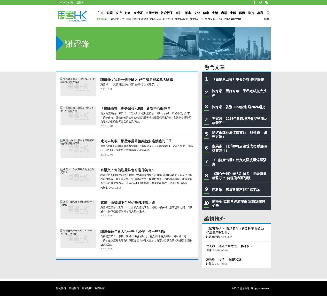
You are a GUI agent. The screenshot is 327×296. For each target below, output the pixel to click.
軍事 (188, 13)
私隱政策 (100, 288)
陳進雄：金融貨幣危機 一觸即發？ (229, 246)
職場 (224, 13)
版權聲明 (87, 288)
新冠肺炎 (167, 19)
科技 (179, 13)
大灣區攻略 (181, 19)
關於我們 (61, 288)
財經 (127, 13)
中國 (233, 13)
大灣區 (138, 13)
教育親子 (167, 13)
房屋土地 (152, 13)
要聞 (109, 13)
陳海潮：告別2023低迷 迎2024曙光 (239, 107)
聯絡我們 (74, 288)
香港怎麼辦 (117, 19)
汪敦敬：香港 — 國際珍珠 (224, 259)
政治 (118, 13)
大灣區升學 (196, 19)
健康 (206, 13)
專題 (260, 13)
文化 (197, 13)
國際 (242, 13)
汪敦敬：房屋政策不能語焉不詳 (236, 190)
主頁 (100, 13)
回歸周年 (155, 19)
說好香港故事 (141, 19)
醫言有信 (210, 19)
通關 (128, 19)
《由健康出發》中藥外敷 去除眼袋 (238, 79)
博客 (266, 19)
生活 (215, 13)
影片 (251, 13)
